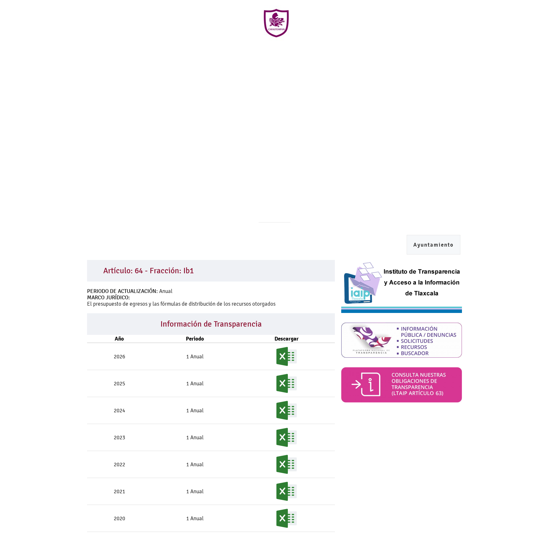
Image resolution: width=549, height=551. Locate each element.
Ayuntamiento (433, 245)
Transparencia (375, 53)
